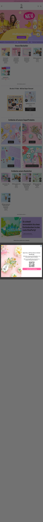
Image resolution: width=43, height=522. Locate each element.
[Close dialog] (41, 246)
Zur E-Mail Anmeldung (32, 269)
